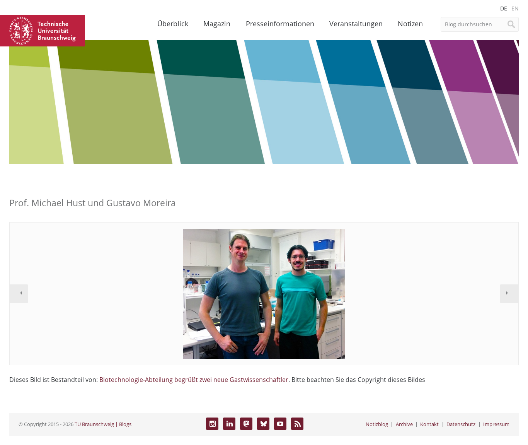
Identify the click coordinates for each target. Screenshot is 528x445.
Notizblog (377, 424)
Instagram (212, 424)
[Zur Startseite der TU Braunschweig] (42, 30)
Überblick (172, 23)
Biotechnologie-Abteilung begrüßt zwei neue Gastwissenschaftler (193, 379)
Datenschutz (460, 424)
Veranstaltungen (356, 23)
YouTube (280, 424)
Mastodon (246, 424)
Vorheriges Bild (19, 293)
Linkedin (229, 424)
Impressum (496, 424)
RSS (297, 424)
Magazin (216, 23)
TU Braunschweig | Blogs (103, 424)
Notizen (410, 23)
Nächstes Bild (509, 293)
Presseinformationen (280, 23)
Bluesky (263, 424)
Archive (404, 424)
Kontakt (429, 424)
